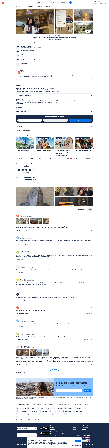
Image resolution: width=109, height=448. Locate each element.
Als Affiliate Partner (85, 433)
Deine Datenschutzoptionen (55, 433)
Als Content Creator (86, 431)
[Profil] (105, 2)
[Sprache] (100, 2)
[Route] (91, 82)
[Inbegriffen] (91, 107)
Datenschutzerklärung (54, 431)
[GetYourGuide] (4, 3)
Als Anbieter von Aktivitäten (85, 428)
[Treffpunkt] (91, 126)
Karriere (74, 429)
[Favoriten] (95, 2)
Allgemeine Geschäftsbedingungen (57, 435)
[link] (25, 148)
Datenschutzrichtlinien (29, 398)
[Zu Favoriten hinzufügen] (33, 138)
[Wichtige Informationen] (91, 130)
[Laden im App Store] (44, 433)
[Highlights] (91, 85)
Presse (74, 433)
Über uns (74, 427)
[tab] (23, 404)
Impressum (52, 429)
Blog (73, 431)
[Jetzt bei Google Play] (44, 428)
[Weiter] (92, 148)
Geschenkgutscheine (77, 435)
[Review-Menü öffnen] (91, 216)
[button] (54, 39)
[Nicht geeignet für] (91, 111)
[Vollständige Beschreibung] (91, 95)
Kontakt (52, 427)
